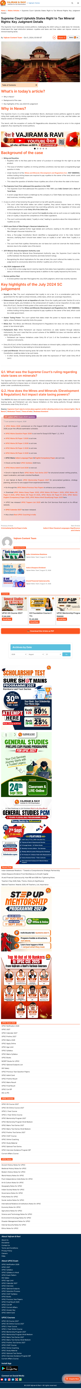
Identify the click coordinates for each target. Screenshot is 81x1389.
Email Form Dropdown (50, 62)
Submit (46, 73)
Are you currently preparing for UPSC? (57, 31)
